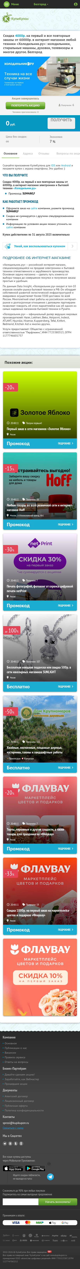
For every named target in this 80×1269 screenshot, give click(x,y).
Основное (10, 153)
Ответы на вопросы (16, 1062)
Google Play (35, 1168)
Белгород (40, 4)
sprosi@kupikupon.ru (16, 1123)
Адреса (28, 153)
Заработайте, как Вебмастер (22, 1079)
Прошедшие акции (16, 1084)
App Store (13, 1168)
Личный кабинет (75, 4)
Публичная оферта (16, 1105)
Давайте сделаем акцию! (20, 1074)
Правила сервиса (15, 1057)
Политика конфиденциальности (24, 1110)
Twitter (16, 1143)
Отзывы (43, 153)
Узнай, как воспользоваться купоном (39, 246)
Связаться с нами (13, 1128)
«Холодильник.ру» (24, 188)
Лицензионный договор (19, 1101)
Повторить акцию (25, 105)
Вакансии (10, 1052)
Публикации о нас (16, 1048)
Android (66, 165)
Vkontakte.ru (10, 1143)
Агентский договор (16, 1096)
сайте (34, 208)
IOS (53, 165)
